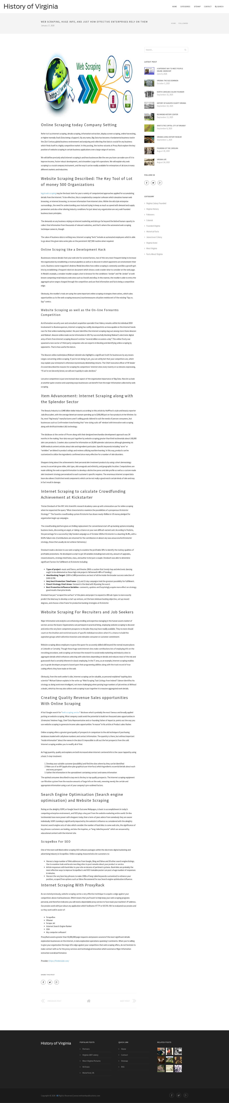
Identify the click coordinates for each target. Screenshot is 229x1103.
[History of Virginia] (31, 5)
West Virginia (151, 248)
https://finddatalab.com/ (59, 961)
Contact (208, 6)
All (57, 1095)
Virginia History (152, 209)
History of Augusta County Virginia (171, 103)
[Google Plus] (56, 982)
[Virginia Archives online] (169, 1068)
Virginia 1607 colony (90, 1055)
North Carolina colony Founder (170, 92)
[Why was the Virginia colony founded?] (178, 1051)
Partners (86, 1049)
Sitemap (197, 6)
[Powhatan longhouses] (161, 1060)
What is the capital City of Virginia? (171, 126)
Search (220, 6)
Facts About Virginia (154, 254)
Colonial (149, 220)
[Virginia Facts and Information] (161, 1051)
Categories (185, 6)
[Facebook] (43, 982)
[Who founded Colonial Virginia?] (161, 1068)
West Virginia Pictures (91, 1061)
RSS (122, 1067)
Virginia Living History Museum (169, 137)
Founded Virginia (153, 226)
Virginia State (151, 243)
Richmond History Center (167, 114)
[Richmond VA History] (178, 1068)
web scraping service (71, 712)
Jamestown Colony (154, 237)
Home (174, 6)
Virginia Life (161, 159)
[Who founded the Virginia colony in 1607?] (169, 1051)
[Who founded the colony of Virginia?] (178, 1060)
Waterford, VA (88, 1073)
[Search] (185, 49)
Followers (183, 23)
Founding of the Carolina (167, 148)
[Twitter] (50, 982)
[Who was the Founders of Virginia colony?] (169, 1060)
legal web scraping (48, 193)
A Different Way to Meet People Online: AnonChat (170, 69)
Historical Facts (152, 231)
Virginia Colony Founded (156, 203)
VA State (86, 1067)
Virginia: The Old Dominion (167, 80)
